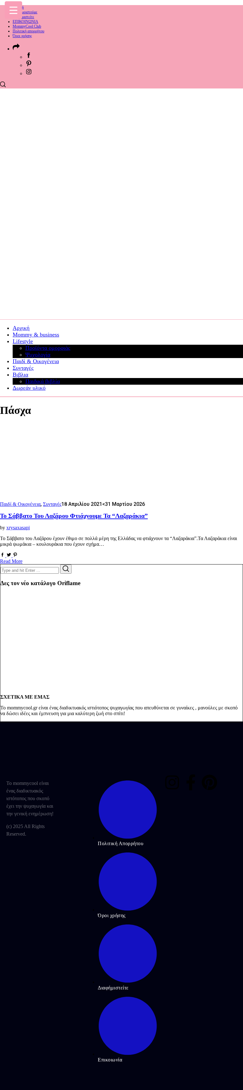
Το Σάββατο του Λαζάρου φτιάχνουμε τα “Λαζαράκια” (74, 515)
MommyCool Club (27, 26)
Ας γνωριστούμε (25, 12)
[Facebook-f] (191, 782)
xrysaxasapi (18, 527)
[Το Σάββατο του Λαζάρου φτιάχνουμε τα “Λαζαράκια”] (50, 498)
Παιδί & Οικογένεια (20, 504)
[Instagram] (172, 782)
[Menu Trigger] (13, 10)
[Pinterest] (209, 782)
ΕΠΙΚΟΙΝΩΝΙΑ (25, 21)
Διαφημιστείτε (23, 17)
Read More (11, 561)
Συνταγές (52, 504)
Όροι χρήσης (22, 36)
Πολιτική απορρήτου (28, 31)
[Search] (66, 569)
